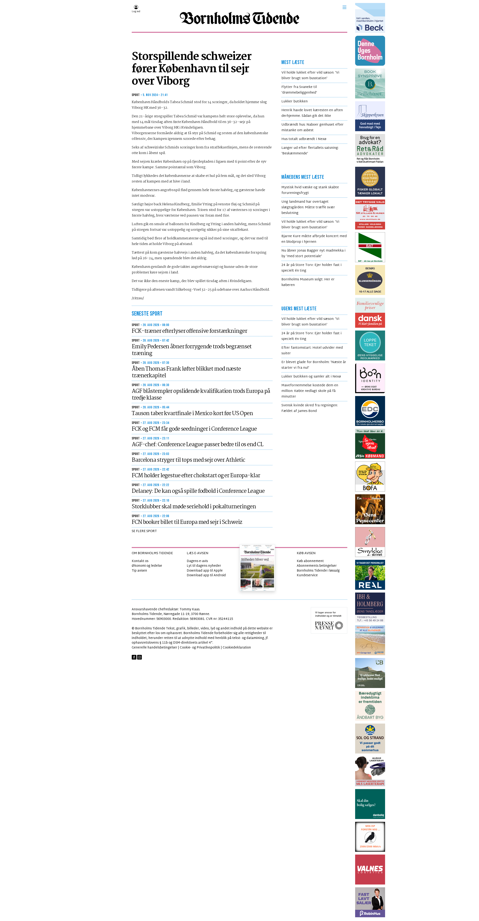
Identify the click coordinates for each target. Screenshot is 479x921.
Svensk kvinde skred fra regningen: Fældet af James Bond (309, 408)
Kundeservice (307, 575)
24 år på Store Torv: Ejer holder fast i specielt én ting (311, 268)
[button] (344, 7)
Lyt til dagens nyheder (204, 566)
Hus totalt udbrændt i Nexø (303, 139)
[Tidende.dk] (239, 18)
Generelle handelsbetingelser (154, 648)
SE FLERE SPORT (144, 531)
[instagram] (139, 657)
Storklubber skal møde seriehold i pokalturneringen (194, 506)
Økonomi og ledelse (147, 566)
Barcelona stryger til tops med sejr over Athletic (188, 460)
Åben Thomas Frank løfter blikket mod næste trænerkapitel (186, 372)
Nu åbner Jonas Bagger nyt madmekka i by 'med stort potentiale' (313, 253)
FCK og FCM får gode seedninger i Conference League (194, 429)
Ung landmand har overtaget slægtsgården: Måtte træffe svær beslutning (308, 207)
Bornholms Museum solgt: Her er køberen (308, 282)
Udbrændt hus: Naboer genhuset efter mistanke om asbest (312, 127)
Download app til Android (206, 575)
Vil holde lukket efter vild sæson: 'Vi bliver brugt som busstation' (310, 75)
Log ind (136, 11)
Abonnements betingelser (317, 566)
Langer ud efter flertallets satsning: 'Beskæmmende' (310, 151)
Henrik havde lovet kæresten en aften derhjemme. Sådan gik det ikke (312, 113)
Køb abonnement (310, 561)
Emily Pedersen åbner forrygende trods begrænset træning (191, 350)
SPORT (136, 95)
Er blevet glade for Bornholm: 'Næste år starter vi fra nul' (313, 365)
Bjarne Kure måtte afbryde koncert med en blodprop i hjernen (314, 239)
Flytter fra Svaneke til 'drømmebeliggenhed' (299, 90)
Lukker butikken (294, 101)
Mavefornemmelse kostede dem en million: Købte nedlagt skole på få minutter (309, 391)
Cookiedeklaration (237, 648)
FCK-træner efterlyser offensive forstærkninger (189, 331)
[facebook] (134, 657)
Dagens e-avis (197, 561)
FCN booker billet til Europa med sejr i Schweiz (187, 522)
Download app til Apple (205, 571)
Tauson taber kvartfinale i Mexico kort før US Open (192, 413)
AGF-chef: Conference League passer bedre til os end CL (197, 444)
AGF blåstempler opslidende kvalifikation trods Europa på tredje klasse (201, 395)
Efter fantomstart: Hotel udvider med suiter (312, 351)
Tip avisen (139, 571)
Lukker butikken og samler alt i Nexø (311, 377)
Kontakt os (140, 561)
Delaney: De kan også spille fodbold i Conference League (198, 491)
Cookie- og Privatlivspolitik (200, 648)
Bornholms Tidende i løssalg (318, 571)
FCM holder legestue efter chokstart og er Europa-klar (196, 475)
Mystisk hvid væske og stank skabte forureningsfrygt (310, 190)
